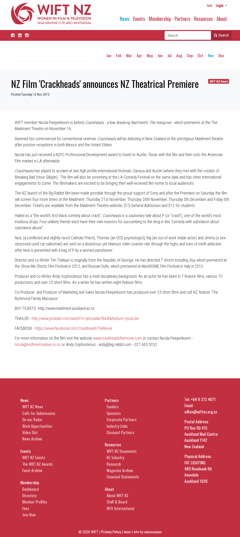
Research (114, 464)
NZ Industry (115, 457)
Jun (160, 55)
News (124, 18)
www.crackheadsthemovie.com (117, 338)
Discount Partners (120, 432)
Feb (118, 55)
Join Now (29, 515)
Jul (169, 55)
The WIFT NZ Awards (37, 464)
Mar (129, 55)
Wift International (120, 508)
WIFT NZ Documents (122, 451)
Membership (160, 18)
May (150, 55)
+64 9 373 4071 (203, 399)
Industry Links (117, 426)
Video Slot (30, 432)
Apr (139, 55)
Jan (108, 55)
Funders (113, 406)
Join (209, 5)
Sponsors (114, 413)
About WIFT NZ (117, 495)
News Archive (32, 439)
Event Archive (32, 470)
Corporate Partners (122, 419)
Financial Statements (123, 477)
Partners (182, 18)
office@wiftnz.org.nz (200, 412)
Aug (179, 55)
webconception (153, 532)
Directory (29, 495)
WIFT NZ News (219, 81)
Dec (221, 55)
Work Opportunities (37, 426)
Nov (211, 55)
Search (223, 35)
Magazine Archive (120, 470)
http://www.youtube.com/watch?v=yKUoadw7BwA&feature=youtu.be (85, 318)
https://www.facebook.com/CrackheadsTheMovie (73, 328)
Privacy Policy (111, 531)
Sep (190, 55)
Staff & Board (117, 502)
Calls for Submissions (38, 413)
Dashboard (30, 489)
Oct (200, 55)
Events (139, 18)
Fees (25, 508)
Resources (203, 18)
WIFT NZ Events (33, 457)
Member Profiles (34, 502)
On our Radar (32, 419)
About (222, 18)
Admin (127, 532)
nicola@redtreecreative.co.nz (38, 344)
